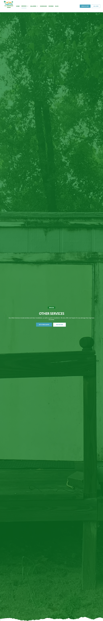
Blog (56, 6)
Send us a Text (85, 6)
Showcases (43, 6)
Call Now (95, 6)
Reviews (51, 6)
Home (18, 6)
